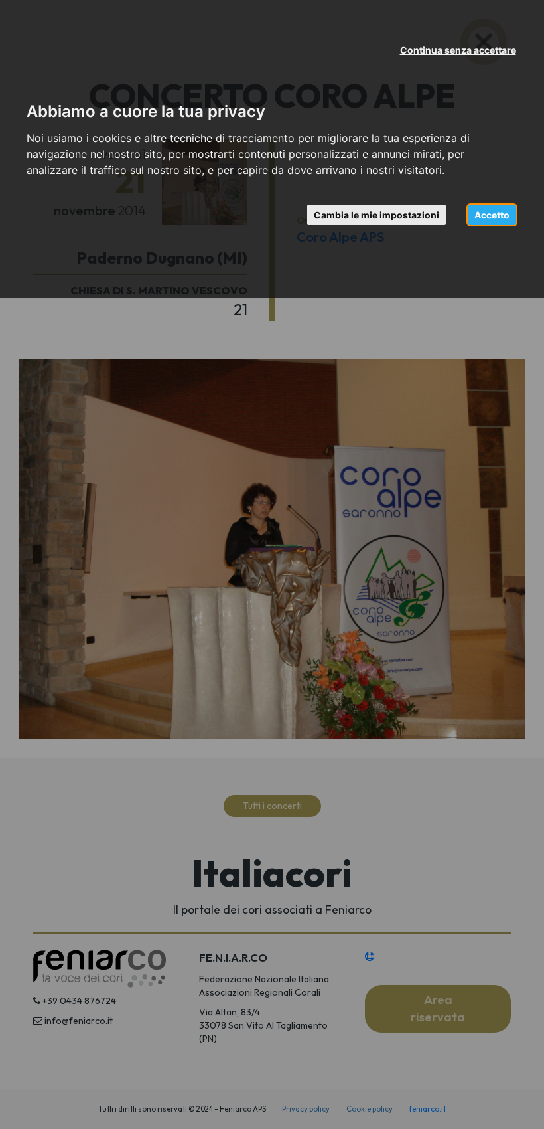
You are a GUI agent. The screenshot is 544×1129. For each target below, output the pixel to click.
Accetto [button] (492, 214)
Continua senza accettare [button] (458, 50)
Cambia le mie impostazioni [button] (376, 214)
